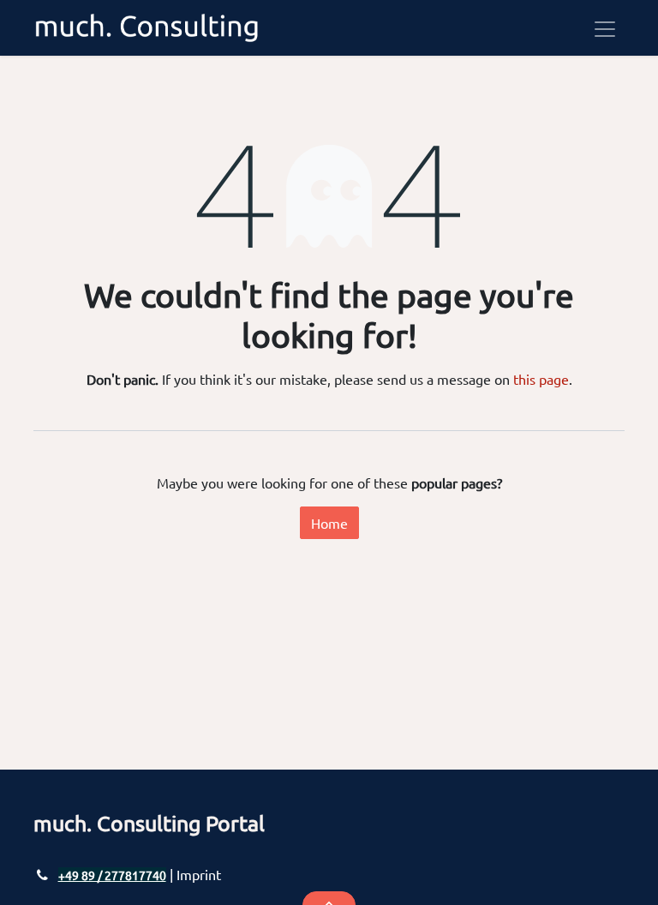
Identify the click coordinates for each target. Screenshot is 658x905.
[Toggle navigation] (605, 28)
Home (329, 522)
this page (541, 378)
